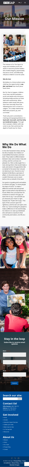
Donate (6, 420)
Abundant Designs (14, 465)
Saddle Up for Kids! (8, 424)
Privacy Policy (7, 447)
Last (4, 365)
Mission (6, 440)
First (4, 358)
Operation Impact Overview (11, 422)
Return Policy (15, 463)
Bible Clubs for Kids (9, 427)
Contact (6, 449)
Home (5, 417)
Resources (6, 431)
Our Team (6, 444)
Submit (14, 383)
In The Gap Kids (8, 429)
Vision (5, 442)
